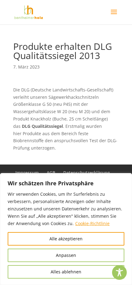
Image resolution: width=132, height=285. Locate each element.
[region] (66, 229)
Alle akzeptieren (66, 239)
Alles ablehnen (66, 272)
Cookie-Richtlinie (92, 223)
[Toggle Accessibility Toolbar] (119, 272)
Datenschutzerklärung (86, 173)
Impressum (27, 173)
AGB (51, 173)
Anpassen (66, 255)
